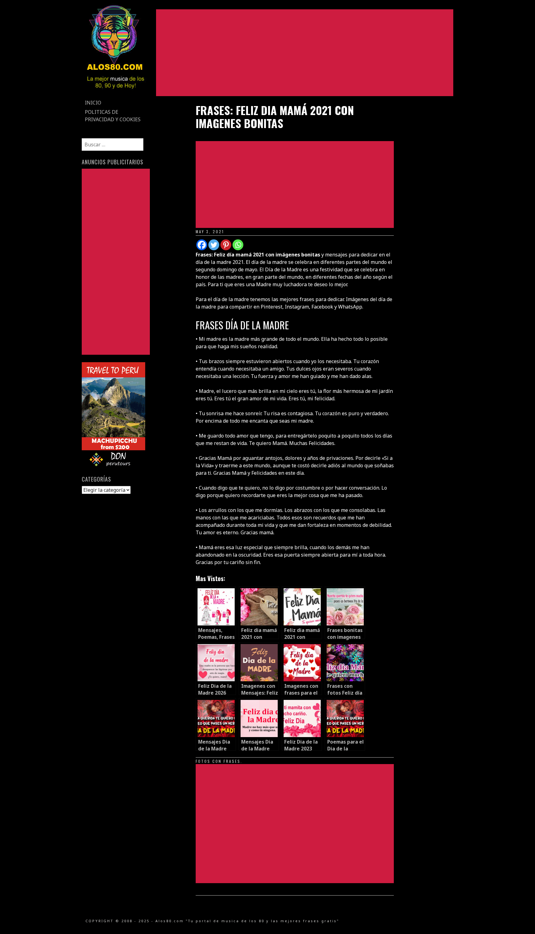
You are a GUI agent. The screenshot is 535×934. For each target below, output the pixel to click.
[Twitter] (213, 244)
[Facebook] (201, 244)
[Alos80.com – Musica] (115, 94)
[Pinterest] (225, 244)
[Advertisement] (304, 52)
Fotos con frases (218, 761)
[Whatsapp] (238, 244)
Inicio (93, 102)
